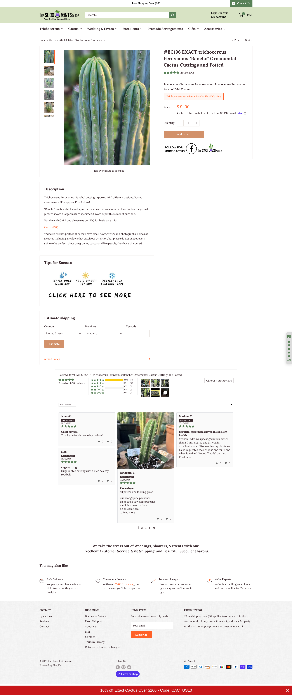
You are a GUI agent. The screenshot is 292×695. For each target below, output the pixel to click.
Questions (46, 616)
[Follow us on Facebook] (118, 667)
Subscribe (141, 634)
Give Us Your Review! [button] (219, 380)
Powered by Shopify (50, 665)
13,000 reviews (124, 584)
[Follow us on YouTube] (129, 667)
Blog (87, 631)
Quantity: (169, 123)
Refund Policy (51, 359)
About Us (90, 626)
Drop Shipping (93, 621)
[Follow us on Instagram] (123, 667)
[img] (87, 426)
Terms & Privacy (94, 642)
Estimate (54, 344)
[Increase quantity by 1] (196, 123)
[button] (172, 72)
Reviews (44, 621)
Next (247, 40)
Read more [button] (128, 512)
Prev (236, 40)
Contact (44, 626)
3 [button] (145, 528)
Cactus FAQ (51, 227)
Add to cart (184, 134)
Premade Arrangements (165, 29)
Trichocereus (50, 29)
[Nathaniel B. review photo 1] (145, 440)
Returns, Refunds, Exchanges (102, 647)
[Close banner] (287, 690)
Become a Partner (95, 616)
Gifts (192, 29)
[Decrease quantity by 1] (180, 123)
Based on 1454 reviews (72, 383)
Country (49, 326)
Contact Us (243, 3)
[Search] (172, 15)
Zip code (131, 326)
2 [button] (142, 528)
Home (43, 40)
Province (90, 326)
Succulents (130, 29)
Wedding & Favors (100, 29)
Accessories (213, 29)
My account (218, 17)
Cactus (73, 29)
